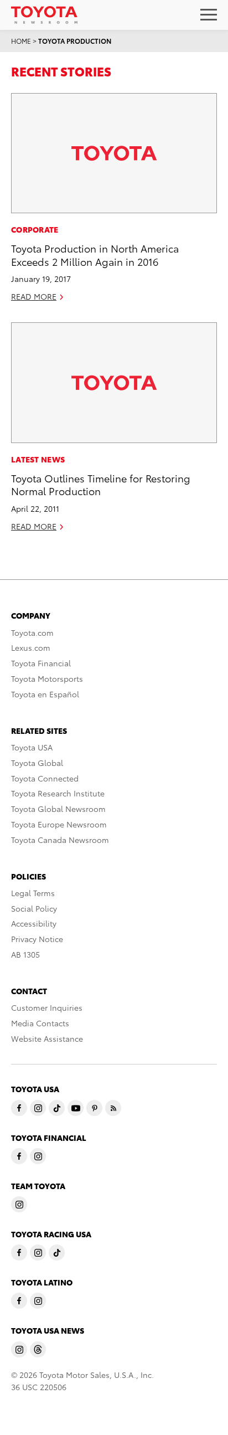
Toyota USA (32, 747)
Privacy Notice (37, 938)
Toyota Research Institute (58, 793)
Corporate (35, 229)
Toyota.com (32, 632)
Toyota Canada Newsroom (60, 839)
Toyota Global (37, 762)
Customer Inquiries (46, 1007)
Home (21, 40)
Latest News (38, 459)
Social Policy (34, 908)
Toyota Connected (45, 778)
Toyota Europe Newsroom (59, 824)
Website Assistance (47, 1038)
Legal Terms (33, 892)
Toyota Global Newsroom (58, 808)
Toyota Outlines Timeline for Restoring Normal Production (100, 484)
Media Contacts (40, 1022)
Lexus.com (30, 647)
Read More (33, 296)
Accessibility (33, 923)
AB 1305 (25, 954)
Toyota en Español (45, 694)
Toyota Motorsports (47, 678)
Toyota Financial (41, 662)
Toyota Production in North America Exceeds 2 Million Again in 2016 (95, 254)
